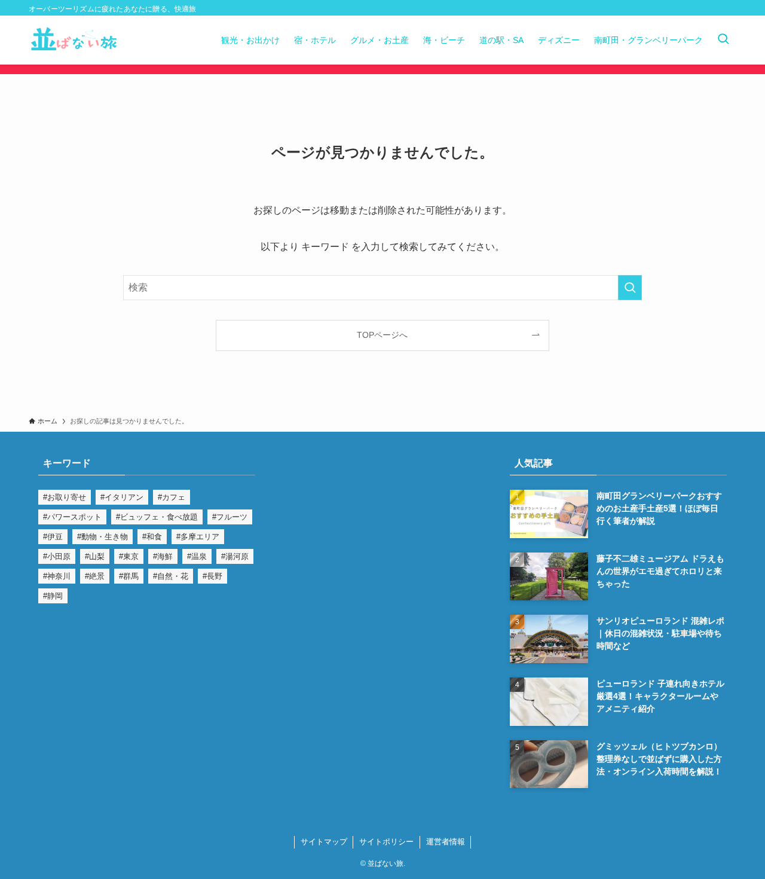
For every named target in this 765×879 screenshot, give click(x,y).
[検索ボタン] (723, 40)
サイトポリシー (386, 841)
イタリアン (124, 497)
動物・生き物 (104, 536)
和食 (154, 536)
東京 (131, 556)
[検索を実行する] (630, 287)
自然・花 (172, 576)
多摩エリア (199, 536)
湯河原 (237, 556)
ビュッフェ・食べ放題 (159, 516)
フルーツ (231, 516)
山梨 (97, 556)
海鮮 (165, 556)
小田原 (59, 556)
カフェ (173, 497)
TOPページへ (382, 335)
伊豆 (55, 536)
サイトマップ (324, 841)
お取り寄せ (66, 497)
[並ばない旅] (74, 40)
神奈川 (59, 576)
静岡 (55, 595)
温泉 (199, 556)
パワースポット (74, 516)
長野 (214, 576)
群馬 (131, 576)
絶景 (97, 576)
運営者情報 (445, 841)
